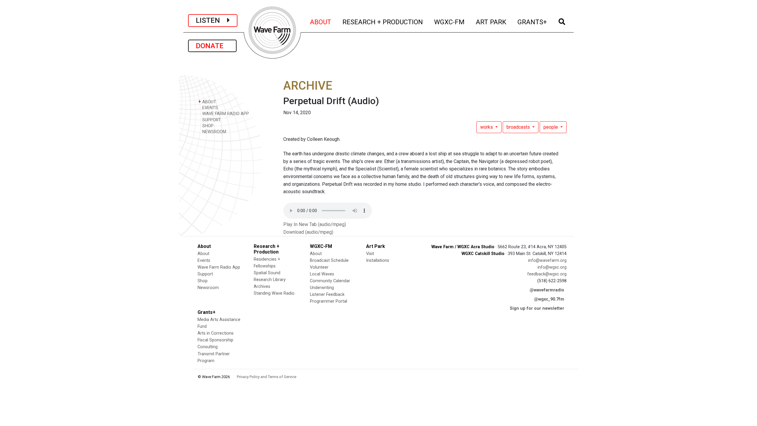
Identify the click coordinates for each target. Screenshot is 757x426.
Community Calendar (330, 280)
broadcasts (519, 127)
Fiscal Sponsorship (215, 340)
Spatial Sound (267, 272)
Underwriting (322, 287)
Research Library (270, 279)
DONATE (212, 46)
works (487, 127)
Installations (377, 260)
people (551, 127)
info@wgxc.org (552, 267)
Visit (370, 253)
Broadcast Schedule (329, 260)
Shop (203, 280)
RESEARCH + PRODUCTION (383, 22)
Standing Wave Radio (274, 293)
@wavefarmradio (547, 290)
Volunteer (319, 267)
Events (204, 260)
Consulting (208, 346)
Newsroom (208, 287)
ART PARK (491, 22)
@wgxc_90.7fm (549, 299)
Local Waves (322, 274)
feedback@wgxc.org (547, 274)
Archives (262, 286)
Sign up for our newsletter (537, 308)
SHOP (207, 125)
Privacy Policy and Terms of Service (266, 377)
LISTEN (211, 20)
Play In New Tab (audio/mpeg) (314, 224)
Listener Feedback (327, 294)
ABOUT (321, 22)
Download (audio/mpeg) (308, 232)
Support (205, 274)
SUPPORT (211, 119)
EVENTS (209, 107)
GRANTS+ (532, 22)
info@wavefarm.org (547, 260)
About (203, 253)
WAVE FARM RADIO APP (225, 113)
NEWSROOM (213, 131)
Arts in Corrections (216, 333)
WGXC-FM (449, 22)
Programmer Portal (328, 301)
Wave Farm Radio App (219, 267)
